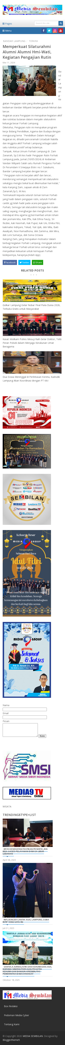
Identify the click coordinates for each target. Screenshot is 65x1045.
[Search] (60, 23)
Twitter (25, 262)
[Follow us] (49, 30)
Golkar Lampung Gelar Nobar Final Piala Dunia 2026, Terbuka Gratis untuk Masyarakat (31, 307)
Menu (8, 30)
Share (38, 262)
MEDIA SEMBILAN (33, 1036)
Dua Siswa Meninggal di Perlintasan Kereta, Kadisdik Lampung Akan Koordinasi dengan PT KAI (31, 378)
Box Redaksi (11, 1006)
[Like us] (43, 30)
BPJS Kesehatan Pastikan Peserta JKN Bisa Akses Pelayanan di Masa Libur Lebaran (25, 851)
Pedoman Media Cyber (16, 1015)
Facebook (10, 262)
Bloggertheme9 (11, 1039)
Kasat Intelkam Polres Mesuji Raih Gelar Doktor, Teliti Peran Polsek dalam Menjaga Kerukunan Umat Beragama (32, 343)
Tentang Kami (11, 1024)
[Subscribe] (60, 30)
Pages (8, 23)
